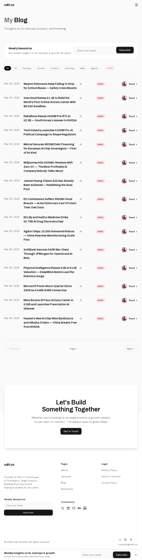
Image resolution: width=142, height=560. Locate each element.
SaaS (82, 68)
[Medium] (79, 508)
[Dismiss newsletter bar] (136, 555)
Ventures (66, 476)
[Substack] (85, 508)
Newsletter (67, 488)
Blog (63, 482)
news (110, 68)
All (7, 68)
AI (16, 68)
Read (132, 83)
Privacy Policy (109, 470)
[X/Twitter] (62, 508)
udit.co (9, 5)
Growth (41, 68)
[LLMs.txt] (131, 539)
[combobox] (94, 50)
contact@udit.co (128, 544)
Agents (94, 68)
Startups (27, 68)
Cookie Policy (109, 482)
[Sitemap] (120, 539)
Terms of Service (111, 476)
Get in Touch (71, 431)
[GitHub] (74, 508)
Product (55, 68)
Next (129, 348)
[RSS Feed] (125, 539)
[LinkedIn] (68, 508)
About (64, 470)
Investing (69, 68)
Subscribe (125, 50)
